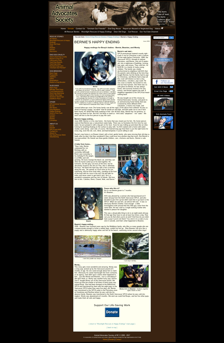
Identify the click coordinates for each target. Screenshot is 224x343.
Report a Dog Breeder (57, 82)
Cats (51, 46)
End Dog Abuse (114, 29)
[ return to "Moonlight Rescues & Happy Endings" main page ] (112, 324)
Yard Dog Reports (56, 62)
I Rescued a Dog (56, 60)
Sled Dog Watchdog (57, 93)
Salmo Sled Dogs (56, 95)
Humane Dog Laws (56, 66)
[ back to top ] (112, 327)
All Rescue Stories (71, 32)
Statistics (53, 77)
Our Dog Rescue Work (58, 135)
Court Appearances (56, 91)
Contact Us (80, 29)
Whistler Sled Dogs (56, 89)
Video (52, 79)
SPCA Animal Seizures (58, 104)
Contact (118, 339)
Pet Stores (53, 108)
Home (63, 29)
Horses (52, 49)
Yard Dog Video (55, 64)
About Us (53, 133)
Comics (52, 115)
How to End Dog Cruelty (58, 57)
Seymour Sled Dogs (57, 97)
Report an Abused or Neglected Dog (138, 29)
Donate (71, 29)
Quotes (52, 117)
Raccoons (53, 51)
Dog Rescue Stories (98, 37)
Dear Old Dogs (120, 32)
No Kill (52, 106)
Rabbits (52, 48)
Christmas (53, 120)
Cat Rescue (133, 32)
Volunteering (54, 137)
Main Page (53, 73)
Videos (158, 29)
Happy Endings (55, 111)
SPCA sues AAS (55, 129)
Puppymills (54, 75)
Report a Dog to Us (56, 59)
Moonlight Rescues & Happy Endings (96, 32)
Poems (52, 119)
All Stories (53, 39)
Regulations (54, 80)
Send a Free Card (56, 113)
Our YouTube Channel (149, 32)
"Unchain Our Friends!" (96, 29)
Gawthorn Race (55, 99)
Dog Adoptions (55, 109)
